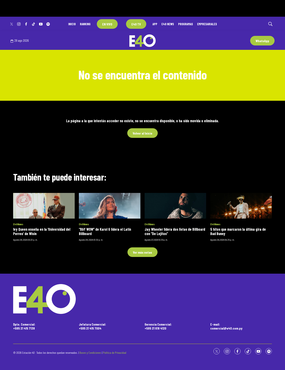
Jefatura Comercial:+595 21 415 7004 (92, 326)
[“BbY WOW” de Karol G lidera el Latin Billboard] (109, 206)
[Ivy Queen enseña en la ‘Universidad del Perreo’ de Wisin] (44, 206)
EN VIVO (107, 24)
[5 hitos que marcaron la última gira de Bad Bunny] (241, 206)
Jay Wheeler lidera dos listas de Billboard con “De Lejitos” (175, 231)
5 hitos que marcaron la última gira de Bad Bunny (238, 231)
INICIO (72, 24)
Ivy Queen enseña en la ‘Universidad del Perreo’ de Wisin (41, 231)
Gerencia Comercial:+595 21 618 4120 (158, 326)
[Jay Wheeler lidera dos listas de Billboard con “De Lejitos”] (175, 206)
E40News (18, 224)
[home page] (142, 299)
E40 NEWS (167, 24)
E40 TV (136, 24)
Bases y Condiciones (90, 352)
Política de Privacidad (114, 352)
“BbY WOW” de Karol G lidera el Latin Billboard (105, 231)
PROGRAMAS (185, 24)
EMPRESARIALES (207, 24)
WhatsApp (262, 41)
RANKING (85, 24)
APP (155, 24)
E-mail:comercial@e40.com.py (226, 326)
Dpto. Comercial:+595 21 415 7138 (24, 326)
